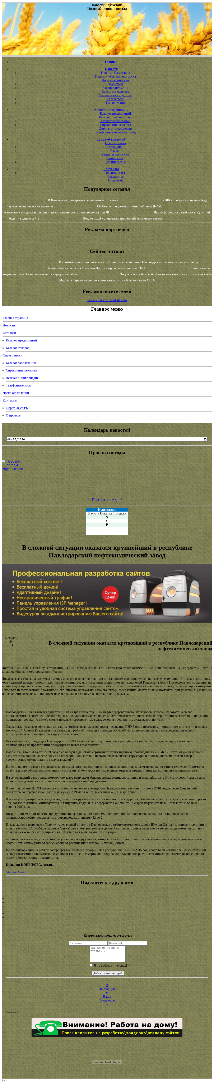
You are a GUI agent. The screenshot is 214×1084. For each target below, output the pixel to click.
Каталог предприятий (115, 113)
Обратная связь (115, 172)
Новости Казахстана (115, 72)
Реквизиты (115, 176)
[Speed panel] (107, 898)
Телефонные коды (19, 385)
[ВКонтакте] (107, 910)
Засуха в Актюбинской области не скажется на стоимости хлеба (166, 274)
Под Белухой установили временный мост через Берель (122, 218)
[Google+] (107, 902)
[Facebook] (107, 913)
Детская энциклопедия (115, 128)
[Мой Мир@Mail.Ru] (107, 925)
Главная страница (15, 318)
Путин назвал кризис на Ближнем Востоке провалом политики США (96, 268)
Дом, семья (115, 84)
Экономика (115, 158)
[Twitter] (107, 917)
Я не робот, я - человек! (110, 965)
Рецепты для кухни (115, 154)
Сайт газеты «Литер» (15, 872)
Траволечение (115, 102)
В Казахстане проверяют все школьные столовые (83, 200)
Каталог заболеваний (115, 121)
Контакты (10, 400)
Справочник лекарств (115, 125)
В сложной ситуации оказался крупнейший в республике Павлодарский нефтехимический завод (128, 262)
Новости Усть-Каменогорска (115, 76)
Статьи (115, 150)
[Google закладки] (107, 906)
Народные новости (115, 80)
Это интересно (115, 162)
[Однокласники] (107, 921)
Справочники (12, 355)
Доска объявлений (16, 393)
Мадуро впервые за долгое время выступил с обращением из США (107, 280)
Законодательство (115, 87)
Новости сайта (115, 143)
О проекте (115, 180)
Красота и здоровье (115, 91)
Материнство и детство (115, 95)
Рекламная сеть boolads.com (107, 300)
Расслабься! (115, 99)
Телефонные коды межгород (115, 132)
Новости (9, 325)
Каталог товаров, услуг (115, 117)
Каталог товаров (17, 348)
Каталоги (9, 333)
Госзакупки (115, 147)
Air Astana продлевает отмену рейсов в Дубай (129, 206)
